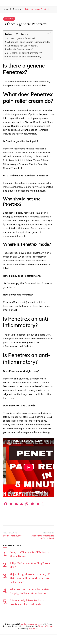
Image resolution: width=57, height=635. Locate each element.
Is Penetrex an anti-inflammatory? (24, 56)
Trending (9, 19)
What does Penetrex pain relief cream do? (28, 41)
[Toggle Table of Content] (47, 34)
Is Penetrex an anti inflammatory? (24, 52)
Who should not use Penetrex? (22, 45)
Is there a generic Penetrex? (21, 38)
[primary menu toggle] (3, 3)
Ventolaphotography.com (32, 624)
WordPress (33, 628)
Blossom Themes (45, 626)
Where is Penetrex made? (20, 49)
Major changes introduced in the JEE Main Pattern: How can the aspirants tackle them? (30, 578)
